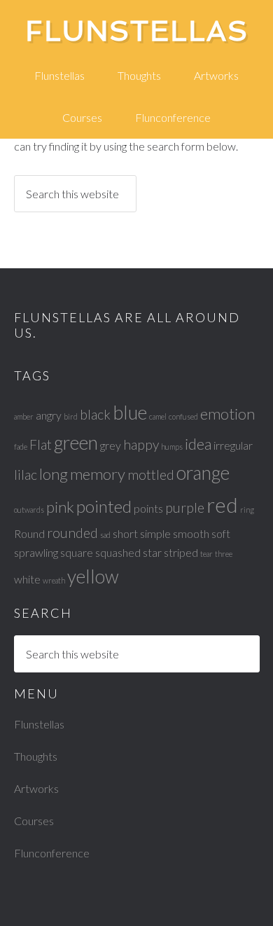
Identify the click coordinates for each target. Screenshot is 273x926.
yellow (93, 576)
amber (24, 416)
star (152, 552)
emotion (227, 413)
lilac (25, 475)
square (76, 552)
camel (158, 416)
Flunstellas (136, 31)
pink (60, 506)
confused (183, 416)
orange (203, 473)
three (223, 553)
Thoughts (35, 756)
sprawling (36, 552)
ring (247, 509)
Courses (34, 820)
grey (110, 445)
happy (141, 444)
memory (97, 473)
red (222, 504)
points (148, 508)
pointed (104, 506)
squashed (118, 552)
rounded (72, 533)
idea (198, 443)
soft (220, 533)
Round (29, 533)
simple (155, 533)
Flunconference (52, 852)
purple (184, 507)
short (125, 533)
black (95, 414)
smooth (191, 533)
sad (105, 534)
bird (71, 416)
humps (172, 446)
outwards (29, 509)
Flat (40, 444)
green (76, 442)
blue (130, 412)
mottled (150, 475)
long (53, 473)
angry (49, 415)
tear (206, 553)
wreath (54, 580)
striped (181, 552)
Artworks (36, 788)
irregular (233, 445)
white (27, 579)
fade (20, 446)
